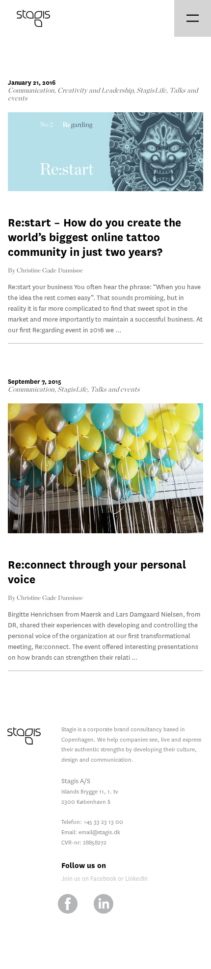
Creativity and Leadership (95, 90)
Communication (31, 90)
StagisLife (151, 90)
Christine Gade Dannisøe (50, 271)
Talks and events (115, 389)
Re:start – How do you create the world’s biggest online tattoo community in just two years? (94, 237)
